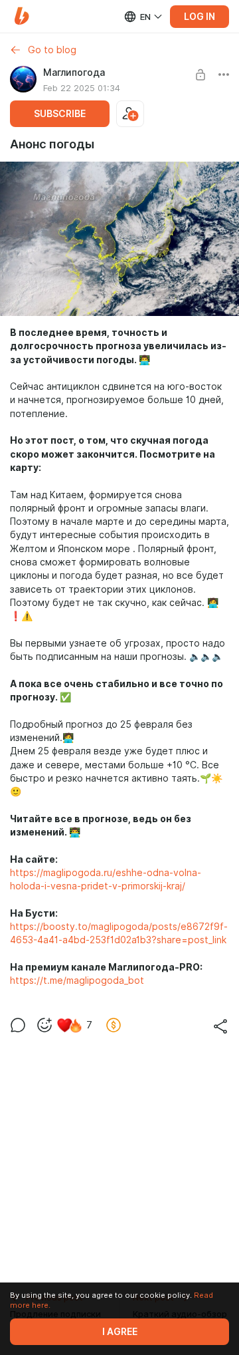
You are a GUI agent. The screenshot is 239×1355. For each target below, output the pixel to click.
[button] (21, 16)
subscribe (60, 113)
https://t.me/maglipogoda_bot (77, 980)
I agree (119, 1331)
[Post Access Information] (200, 74)
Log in (199, 16)
